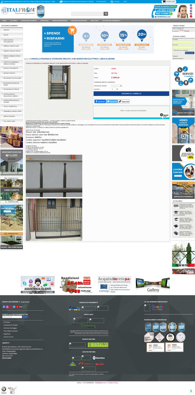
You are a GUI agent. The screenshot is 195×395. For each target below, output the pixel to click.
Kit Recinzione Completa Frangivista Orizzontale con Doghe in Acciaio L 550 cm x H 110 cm (186, 206)
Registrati (95, 21)
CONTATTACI (44, 21)
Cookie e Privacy (113, 383)
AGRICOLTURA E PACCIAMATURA (8, 41)
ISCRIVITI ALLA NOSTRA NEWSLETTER (16, 314)
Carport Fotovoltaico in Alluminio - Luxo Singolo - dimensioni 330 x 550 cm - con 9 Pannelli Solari (186, 233)
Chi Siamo (7, 322)
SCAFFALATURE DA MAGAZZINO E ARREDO (11, 95)
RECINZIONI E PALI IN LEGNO (12, 78)
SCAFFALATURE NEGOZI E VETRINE (11, 101)
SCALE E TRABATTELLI (10, 106)
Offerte (6, 30)
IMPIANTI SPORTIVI (9, 73)
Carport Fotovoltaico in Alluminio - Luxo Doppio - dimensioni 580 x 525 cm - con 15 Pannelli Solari (186, 226)
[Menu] (16, 387)
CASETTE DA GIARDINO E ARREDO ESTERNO (11, 63)
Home (4, 21)
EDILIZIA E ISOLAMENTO (11, 68)
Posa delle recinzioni (11, 331)
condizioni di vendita (29, 21)
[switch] (12, 392)
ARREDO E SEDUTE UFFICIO (12, 51)
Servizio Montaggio (59, 21)
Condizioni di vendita (11, 325)
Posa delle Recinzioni (79, 21)
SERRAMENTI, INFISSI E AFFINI (12, 111)
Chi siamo (13, 21)
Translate (186, 31)
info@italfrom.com (101, 383)
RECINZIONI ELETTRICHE (11, 89)
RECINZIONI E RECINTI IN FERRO (11, 84)
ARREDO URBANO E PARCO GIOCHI (12, 57)
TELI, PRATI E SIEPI (9, 121)
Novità (6, 35)
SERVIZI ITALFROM (9, 116)
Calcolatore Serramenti (111, 21)
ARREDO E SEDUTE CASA (11, 46)
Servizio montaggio (10, 328)
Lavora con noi (8, 337)
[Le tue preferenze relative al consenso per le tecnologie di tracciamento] (191, 391)
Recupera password (178, 58)
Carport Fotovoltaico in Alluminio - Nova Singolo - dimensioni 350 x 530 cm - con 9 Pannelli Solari (186, 219)
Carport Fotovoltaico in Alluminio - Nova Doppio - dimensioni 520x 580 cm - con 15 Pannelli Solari (183, 213)
